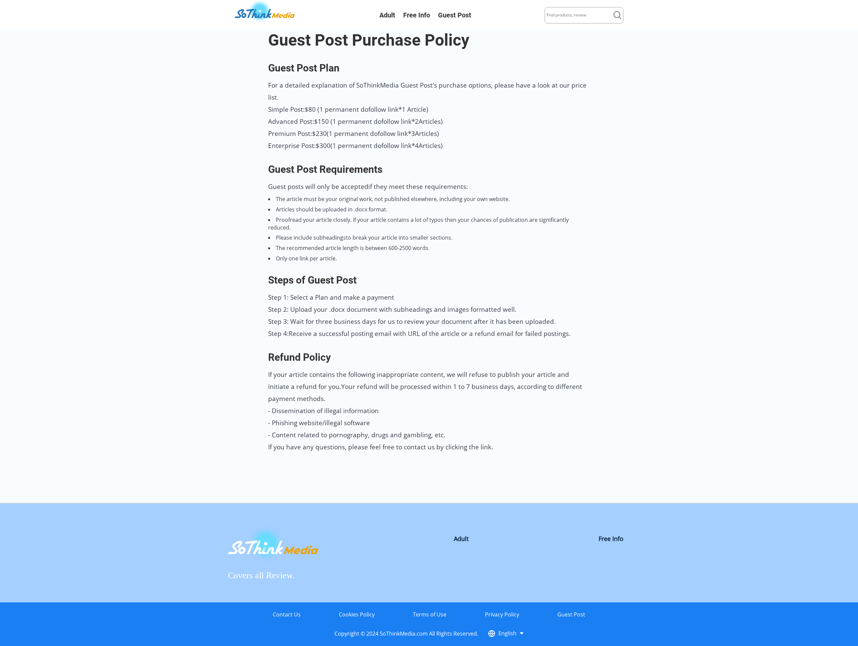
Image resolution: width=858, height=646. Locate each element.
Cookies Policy (357, 614)
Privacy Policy (502, 614)
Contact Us (287, 614)
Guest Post (454, 15)
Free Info (416, 15)
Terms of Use (429, 614)
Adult (387, 15)
